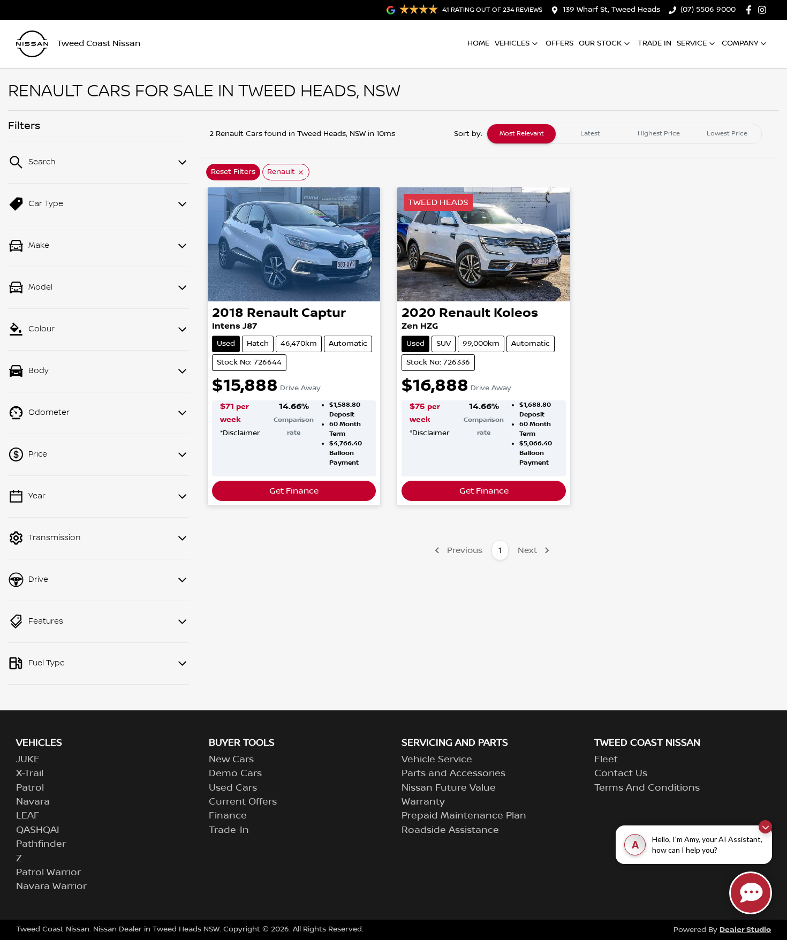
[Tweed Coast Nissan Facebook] (751, 9)
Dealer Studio (745, 929)
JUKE (28, 759)
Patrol (30, 788)
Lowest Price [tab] (727, 134)
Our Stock (600, 43)
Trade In (654, 43)
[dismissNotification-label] (765, 826)
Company (740, 43)
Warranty (423, 802)
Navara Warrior (51, 886)
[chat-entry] (750, 892)
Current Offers (243, 802)
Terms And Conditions (647, 788)
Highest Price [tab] (659, 134)
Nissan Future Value (449, 788)
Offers (559, 43)
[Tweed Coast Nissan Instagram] (764, 9)
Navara (33, 802)
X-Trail (29, 773)
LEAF (28, 816)
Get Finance (294, 491)
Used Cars (233, 788)
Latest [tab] (590, 134)
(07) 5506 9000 (708, 9)
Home (478, 43)
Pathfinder (41, 844)
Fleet (606, 759)
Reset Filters (233, 172)
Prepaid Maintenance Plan (464, 816)
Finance (228, 816)
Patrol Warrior (48, 872)
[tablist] (624, 134)
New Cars (231, 759)
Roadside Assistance (450, 830)
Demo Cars (235, 773)
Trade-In (229, 830)
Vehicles (512, 43)
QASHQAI (37, 830)
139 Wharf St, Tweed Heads (611, 9)
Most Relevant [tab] (522, 134)
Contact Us (620, 773)
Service (692, 43)
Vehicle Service (437, 759)
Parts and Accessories (453, 773)
